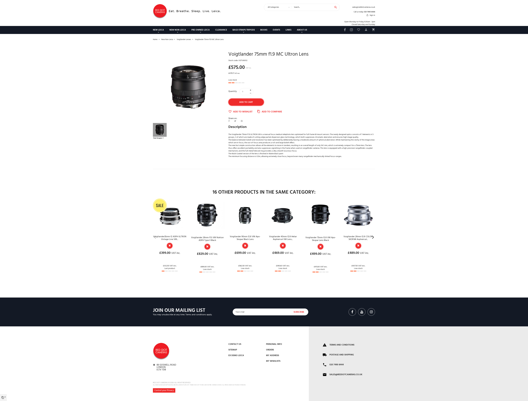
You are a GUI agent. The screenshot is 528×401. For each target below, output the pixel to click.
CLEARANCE (221, 30)
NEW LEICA (158, 30)
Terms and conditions (195, 314)
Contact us (234, 344)
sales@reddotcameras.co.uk (345, 374)
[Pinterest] (242, 121)
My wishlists (273, 361)
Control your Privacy (164, 390)
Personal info (274, 344)
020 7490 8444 (369, 11)
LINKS (288, 30)
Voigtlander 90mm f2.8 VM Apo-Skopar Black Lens (245, 238)
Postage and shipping (341, 355)
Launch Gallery (188, 87)
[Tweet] (235, 121)
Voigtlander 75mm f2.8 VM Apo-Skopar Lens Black (320, 239)
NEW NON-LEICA (177, 30)
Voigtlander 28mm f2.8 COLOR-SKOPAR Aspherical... (358, 238)
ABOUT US (302, 30)
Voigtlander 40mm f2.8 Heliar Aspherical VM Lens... (283, 238)
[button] (366, 30)
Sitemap (232, 350)
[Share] (229, 121)
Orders (270, 350)
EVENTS (276, 30)
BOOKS (263, 30)
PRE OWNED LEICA (200, 30)
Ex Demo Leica (236, 355)
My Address (272, 355)
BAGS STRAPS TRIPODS (244, 30)
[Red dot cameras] (160, 11)
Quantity (232, 91)
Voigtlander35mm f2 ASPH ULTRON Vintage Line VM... (169, 238)
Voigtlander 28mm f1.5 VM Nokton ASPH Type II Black (207, 239)
